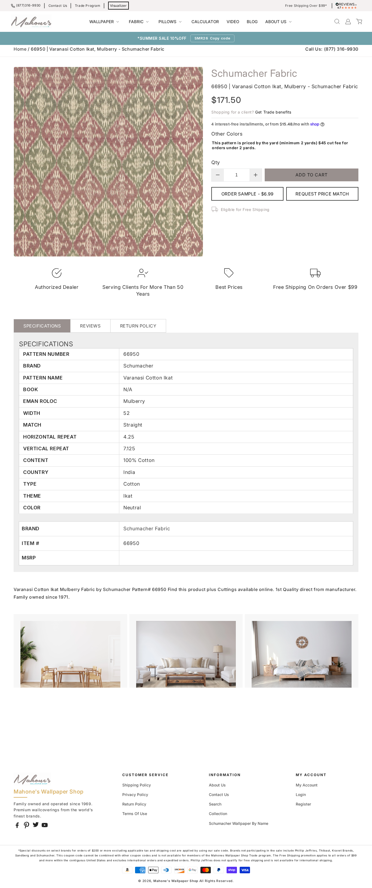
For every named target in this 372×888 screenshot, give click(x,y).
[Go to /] (31, 21)
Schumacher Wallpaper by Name (238, 823)
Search (215, 804)
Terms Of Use (134, 813)
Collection (218, 813)
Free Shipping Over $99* (306, 5)
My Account (307, 785)
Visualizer (118, 6)
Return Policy (134, 804)
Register (303, 804)
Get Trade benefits (273, 112)
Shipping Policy (136, 785)
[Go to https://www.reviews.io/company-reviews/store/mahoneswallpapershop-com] (347, 5)
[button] (105, 22)
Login (301, 794)
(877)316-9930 (28, 5)
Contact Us (57, 6)
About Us (217, 785)
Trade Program (87, 6)
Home (20, 49)
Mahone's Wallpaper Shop (175, 881)
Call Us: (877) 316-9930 (331, 49)
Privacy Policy (135, 794)
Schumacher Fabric (146, 528)
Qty (215, 162)
